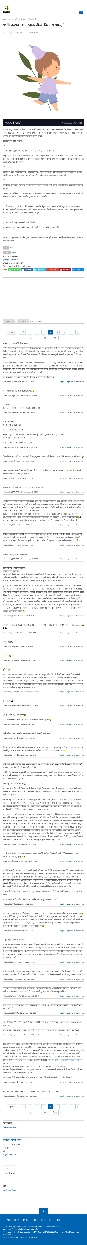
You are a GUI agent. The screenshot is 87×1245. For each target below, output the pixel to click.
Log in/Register (9, 1128)
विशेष (34, 1220)
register (23, 321)
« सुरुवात (11, 332)
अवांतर (11, 247)
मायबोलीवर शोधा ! (9, 1190)
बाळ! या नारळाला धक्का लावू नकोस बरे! (69, 1060)
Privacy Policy (19, 1237)
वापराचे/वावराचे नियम (10, 1229)
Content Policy (31, 1237)
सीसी (58, 1220)
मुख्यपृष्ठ (11, 19)
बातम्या (50, 1220)
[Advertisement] (43, 296)
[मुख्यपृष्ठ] (7, 8)
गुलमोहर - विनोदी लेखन (11, 259)
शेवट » (55, 338)
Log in (9, 321)
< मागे (22, 332)
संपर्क (37, 1229)
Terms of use (8, 1237)
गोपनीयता (21, 1229)
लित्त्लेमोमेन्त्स (15, 252)
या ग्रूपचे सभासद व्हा (10, 1154)
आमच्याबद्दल (30, 1229)
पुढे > (45, 338)
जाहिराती (42, 1220)
